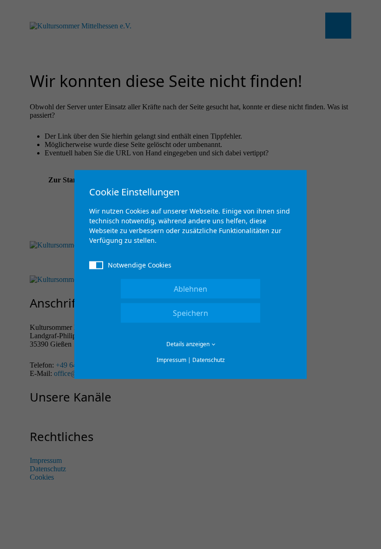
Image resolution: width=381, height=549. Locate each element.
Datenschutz (208, 360)
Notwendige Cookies (139, 265)
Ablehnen (190, 289)
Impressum (171, 360)
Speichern (190, 313)
